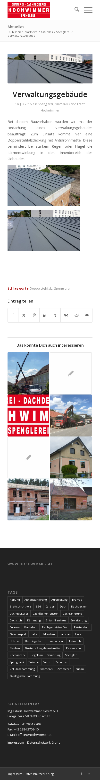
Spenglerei (45, 104)
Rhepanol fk (17, 655)
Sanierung (53, 655)
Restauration (74, 648)
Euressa (15, 627)
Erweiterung (79, 620)
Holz (78, 634)
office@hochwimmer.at (34, 734)
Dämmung (34, 620)
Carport (50, 606)
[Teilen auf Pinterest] (34, 315)
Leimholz (75, 641)
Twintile (33, 662)
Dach (63, 606)
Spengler (71, 655)
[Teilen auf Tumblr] (55, 315)
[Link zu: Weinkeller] (71, 499)
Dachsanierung (72, 613)
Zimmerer (64, 669)
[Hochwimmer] (41, 10)
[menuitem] (74, 10)
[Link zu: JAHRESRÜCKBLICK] (28, 415)
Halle (34, 634)
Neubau (15, 648)
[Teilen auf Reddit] (76, 315)
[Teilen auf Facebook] (13, 315)
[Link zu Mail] (88, 773)
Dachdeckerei (19, 613)
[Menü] (85, 10)
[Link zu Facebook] (81, 773)
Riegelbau (36, 655)
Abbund (15, 599)
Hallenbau (48, 634)
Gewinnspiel (18, 634)
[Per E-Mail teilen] (87, 315)
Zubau (79, 669)
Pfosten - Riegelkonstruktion (43, 648)
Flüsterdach (81, 627)
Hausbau (65, 634)
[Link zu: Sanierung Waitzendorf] (28, 373)
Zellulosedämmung (22, 669)
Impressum (16, 742)
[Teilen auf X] (23, 315)
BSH (38, 606)
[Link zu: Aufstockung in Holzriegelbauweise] (71, 457)
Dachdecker (79, 606)
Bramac (77, 599)
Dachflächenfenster (45, 613)
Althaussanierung (36, 599)
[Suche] (74, 10)
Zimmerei (61, 104)
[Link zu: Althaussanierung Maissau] (71, 415)
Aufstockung (59, 599)
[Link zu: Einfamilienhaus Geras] (28, 499)
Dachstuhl (16, 620)
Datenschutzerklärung (43, 742)
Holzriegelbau (34, 641)
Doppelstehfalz (41, 288)
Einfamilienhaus (55, 620)
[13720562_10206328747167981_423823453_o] (50, 68)
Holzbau (15, 641)
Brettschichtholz (20, 606)
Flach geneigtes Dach (55, 627)
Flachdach (30, 627)
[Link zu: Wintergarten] (71, 373)
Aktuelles (16, 27)
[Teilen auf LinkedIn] (45, 315)
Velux (47, 662)
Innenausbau (56, 641)
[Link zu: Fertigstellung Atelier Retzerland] (28, 457)
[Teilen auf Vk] (66, 315)
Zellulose (61, 662)
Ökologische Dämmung (25, 676)
